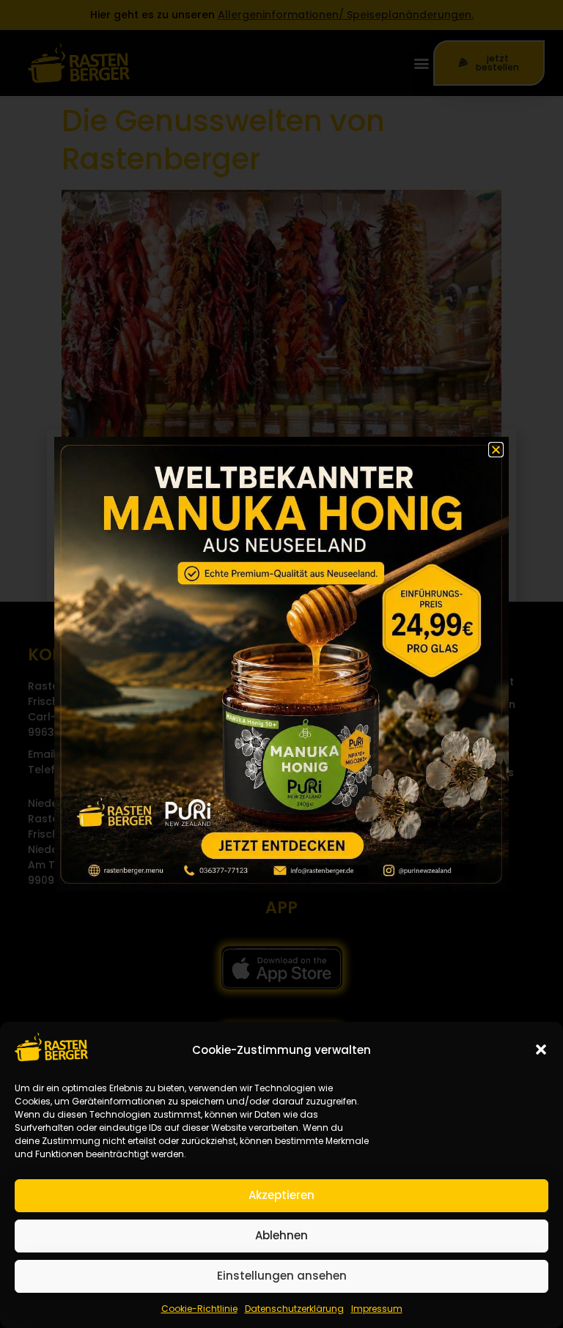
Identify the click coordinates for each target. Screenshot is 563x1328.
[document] (281, 664)
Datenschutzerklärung (294, 1308)
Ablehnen (281, 1235)
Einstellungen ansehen (282, 1275)
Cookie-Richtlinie (199, 1308)
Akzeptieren (281, 1195)
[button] (541, 1049)
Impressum (376, 1308)
